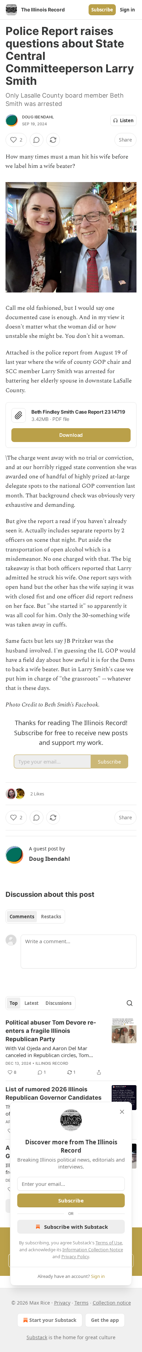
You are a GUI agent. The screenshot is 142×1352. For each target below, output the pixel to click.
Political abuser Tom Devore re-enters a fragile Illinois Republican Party (51, 1031)
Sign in (127, 10)
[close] (122, 1111)
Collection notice (112, 1302)
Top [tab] (14, 1003)
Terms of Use (108, 1243)
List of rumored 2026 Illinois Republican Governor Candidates (54, 1093)
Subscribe (102, 10)
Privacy (62, 1302)
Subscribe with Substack (76, 1226)
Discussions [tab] (58, 1003)
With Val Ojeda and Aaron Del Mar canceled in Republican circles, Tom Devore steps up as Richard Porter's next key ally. (54, 1051)
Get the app (105, 1320)
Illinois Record (52, 1063)
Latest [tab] (31, 1003)
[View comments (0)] (36, 140)
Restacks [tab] (51, 916)
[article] (71, 1047)
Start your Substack (53, 1320)
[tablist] (35, 916)
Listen (127, 120)
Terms (81, 1302)
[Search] (129, 1003)
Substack (37, 1337)
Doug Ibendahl (38, 117)
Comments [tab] (22, 916)
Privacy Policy (75, 1256)
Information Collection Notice (92, 1249)
